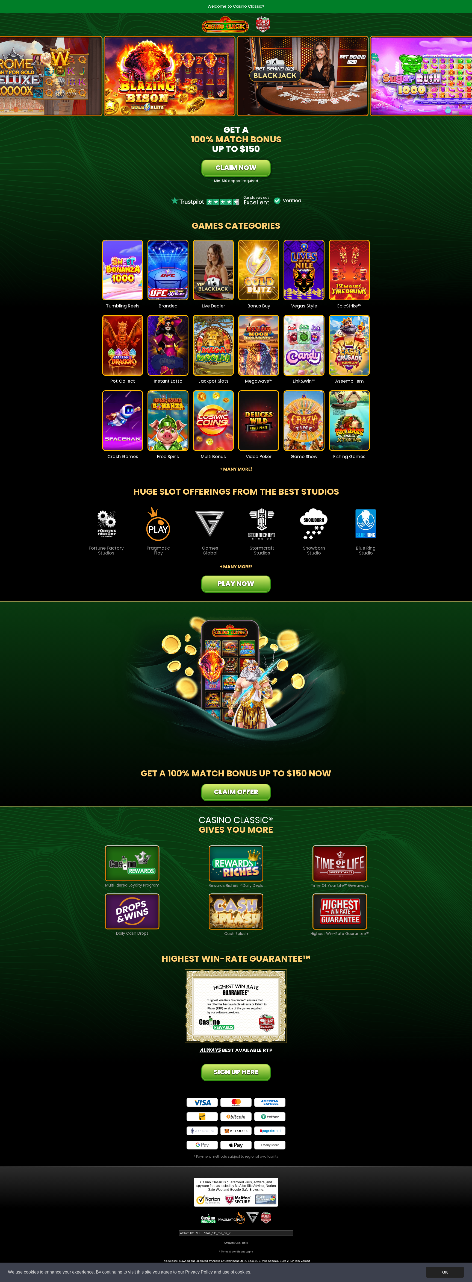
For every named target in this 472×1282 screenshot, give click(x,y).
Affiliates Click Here (236, 1242)
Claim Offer (236, 792)
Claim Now (236, 167)
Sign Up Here (236, 1072)
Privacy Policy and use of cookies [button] (217, 1272)
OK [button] (445, 1272)
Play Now (123, 274)
